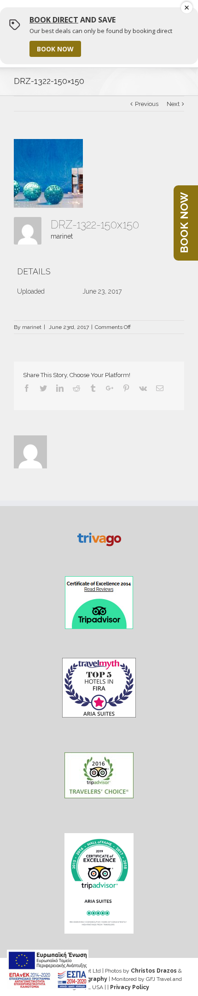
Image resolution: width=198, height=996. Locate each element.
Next (173, 103)
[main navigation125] (47, 969)
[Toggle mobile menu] (176, 17)
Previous (146, 103)
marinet (62, 236)
